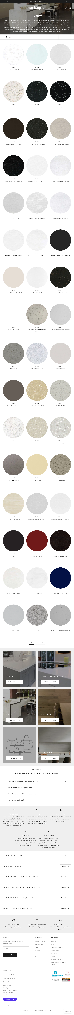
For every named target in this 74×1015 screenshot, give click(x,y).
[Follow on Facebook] (4, 1005)
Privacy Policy (55, 951)
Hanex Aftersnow (13, 70)
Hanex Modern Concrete (60, 630)
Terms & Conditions (57, 947)
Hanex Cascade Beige (60, 144)
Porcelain (37, 951)
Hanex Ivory (37, 480)
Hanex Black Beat (37, 107)
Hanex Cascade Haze (37, 218)
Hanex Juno (60, 480)
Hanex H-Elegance (37, 406)
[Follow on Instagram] (8, 1005)
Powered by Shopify (45, 1010)
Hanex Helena (60, 406)
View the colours (40, 941)
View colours (14, 682)
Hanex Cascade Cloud (37, 181)
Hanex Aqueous (37, 70)
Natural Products (40, 954)
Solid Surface (39, 944)
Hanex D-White (13, 329)
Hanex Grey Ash (13, 406)
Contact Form (7, 982)
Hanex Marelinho (13, 593)
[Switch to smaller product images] (6, 37)
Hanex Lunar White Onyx (60, 519)
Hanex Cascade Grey (14, 218)
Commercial (38, 957)
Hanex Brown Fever (13, 144)
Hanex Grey (60, 368)
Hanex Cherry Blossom (13, 292)
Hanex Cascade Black (13, 181)
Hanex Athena (13, 107)
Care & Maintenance (57, 959)
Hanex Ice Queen (60, 443)
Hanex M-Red (37, 556)
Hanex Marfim (37, 593)
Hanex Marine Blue (60, 593)
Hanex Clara (37, 292)
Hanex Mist (37, 630)
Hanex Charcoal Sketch (60, 255)
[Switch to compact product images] (9, 37)
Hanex (13, 67)
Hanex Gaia (13, 368)
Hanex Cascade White (36, 255)
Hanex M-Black (13, 556)
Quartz (37, 947)
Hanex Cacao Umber (37, 144)
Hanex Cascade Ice (60, 218)
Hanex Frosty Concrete (60, 329)
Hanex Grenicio (37, 368)
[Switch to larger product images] (3, 37)
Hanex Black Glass (60, 107)
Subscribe (10, 954)
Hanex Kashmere (13, 519)
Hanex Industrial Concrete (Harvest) (13, 481)
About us (53, 941)
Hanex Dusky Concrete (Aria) (37, 330)
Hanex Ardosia (60, 70)
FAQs (52, 944)
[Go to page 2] (42, 642)
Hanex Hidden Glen (37, 443)
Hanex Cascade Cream (60, 181)
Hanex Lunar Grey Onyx (37, 519)
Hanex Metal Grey (13, 630)
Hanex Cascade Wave (13, 255)
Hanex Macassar (60, 556)
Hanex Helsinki (13, 443)
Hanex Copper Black (60, 292)
